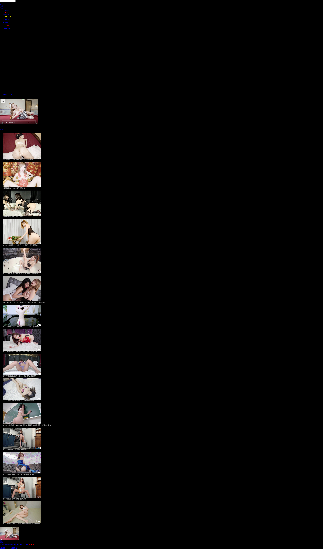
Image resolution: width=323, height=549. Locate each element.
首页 (6, 11)
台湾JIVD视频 (7, 94)
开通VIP (5, 12)
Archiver (6, 544)
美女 (1, 8)
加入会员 (6, 28)
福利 (1, 6)
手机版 (11, 544)
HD (28, 122)
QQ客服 (26, 544)
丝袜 (1, 4)
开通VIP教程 (7, 16)
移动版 (2, 544)
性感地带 (21, 544)
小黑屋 (16, 544)
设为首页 (6, 19)
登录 (10, 28)
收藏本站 (6, 22)
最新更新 (6, 14)
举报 (1, 129)
